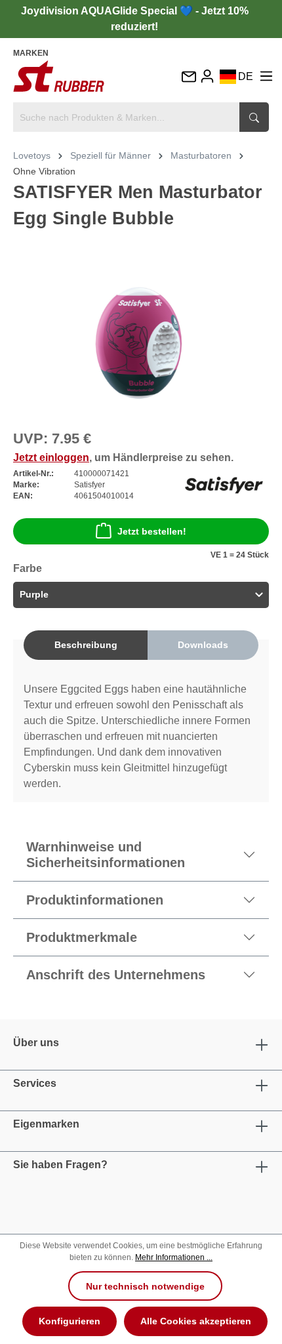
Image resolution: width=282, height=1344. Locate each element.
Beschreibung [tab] (85, 645)
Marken (31, 53)
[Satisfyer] (224, 484)
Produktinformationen (94, 900)
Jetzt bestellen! (151, 531)
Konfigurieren (69, 1321)
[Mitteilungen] (188, 77)
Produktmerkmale (81, 937)
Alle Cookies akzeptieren (195, 1321)
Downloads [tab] (203, 645)
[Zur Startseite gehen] (58, 76)
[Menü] (266, 76)
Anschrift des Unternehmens (115, 974)
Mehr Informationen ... (173, 1257)
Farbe (27, 568)
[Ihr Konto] (207, 76)
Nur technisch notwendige (145, 1286)
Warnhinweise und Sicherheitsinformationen (105, 855)
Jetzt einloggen (51, 457)
